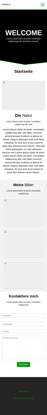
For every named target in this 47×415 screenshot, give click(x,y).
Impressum (23, 391)
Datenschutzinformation (23, 398)
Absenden (23, 364)
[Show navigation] (42, 4)
